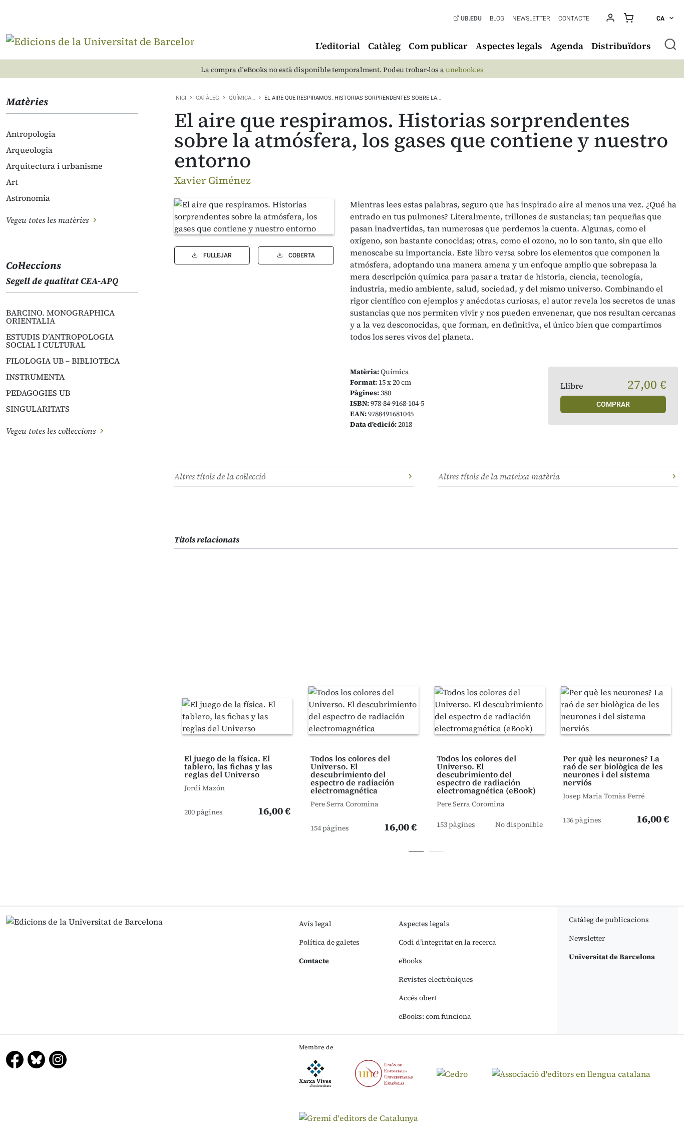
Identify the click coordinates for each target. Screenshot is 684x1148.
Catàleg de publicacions (609, 920)
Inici (180, 98)
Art (12, 182)
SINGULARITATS (38, 409)
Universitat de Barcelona (612, 957)
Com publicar (438, 46)
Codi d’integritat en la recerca (447, 942)
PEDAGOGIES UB (38, 393)
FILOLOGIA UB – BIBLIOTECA (63, 361)
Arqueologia (29, 150)
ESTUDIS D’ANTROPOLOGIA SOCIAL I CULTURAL (60, 341)
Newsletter (531, 18)
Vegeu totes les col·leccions (52, 430)
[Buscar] (670, 44)
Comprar (613, 404)
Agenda (566, 46)
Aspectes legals (509, 46)
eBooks (410, 961)
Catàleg (384, 46)
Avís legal (315, 924)
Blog (497, 18)
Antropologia (31, 134)
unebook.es (465, 70)
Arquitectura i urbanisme (54, 166)
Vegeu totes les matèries (48, 219)
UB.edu (470, 18)
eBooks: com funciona (435, 1016)
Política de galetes (329, 942)
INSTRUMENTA (35, 377)
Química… (242, 98)
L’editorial (337, 46)
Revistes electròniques (436, 979)
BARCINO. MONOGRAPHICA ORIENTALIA (60, 317)
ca (661, 18)
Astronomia (28, 198)
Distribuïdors (621, 46)
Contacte (573, 18)
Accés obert (418, 998)
